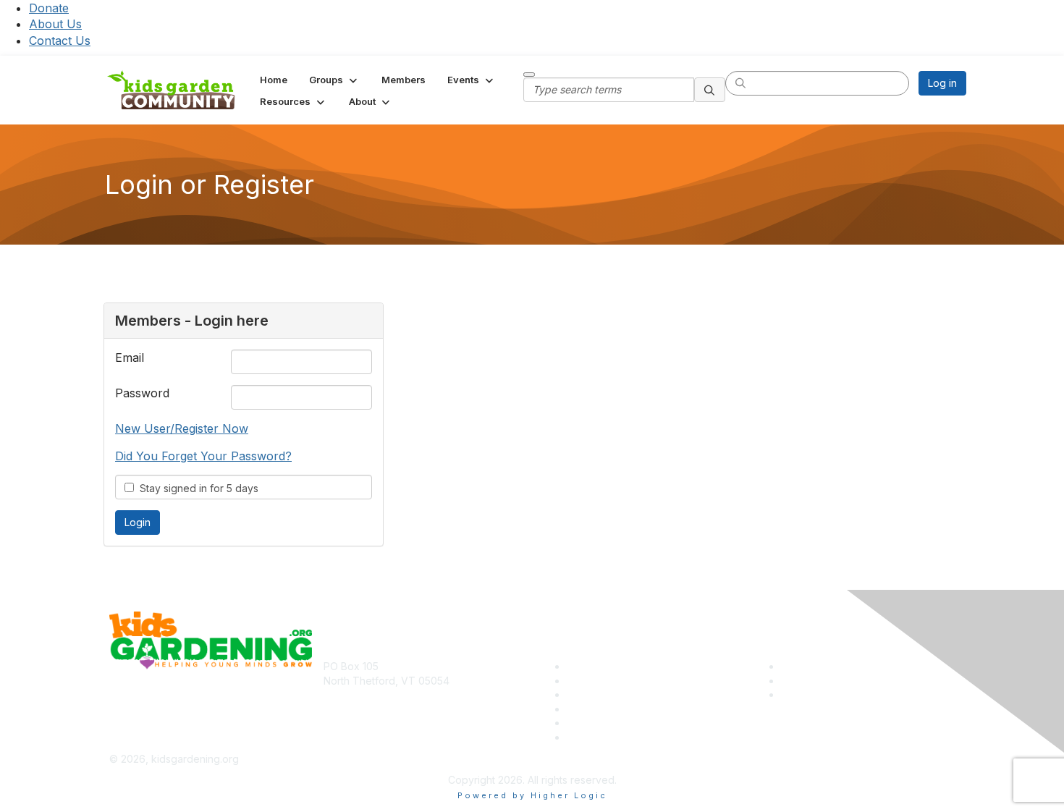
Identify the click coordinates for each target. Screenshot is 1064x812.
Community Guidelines (619, 737)
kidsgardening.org (581, 759)
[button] (334, 79)
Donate (49, 8)
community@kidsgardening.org (398, 701)
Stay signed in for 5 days (196, 488)
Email (129, 357)
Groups (584, 694)
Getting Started (602, 722)
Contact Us (59, 40)
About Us (55, 24)
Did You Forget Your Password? (203, 456)
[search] (710, 89)
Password (142, 393)
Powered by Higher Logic (532, 795)
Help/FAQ (589, 709)
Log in (942, 83)
